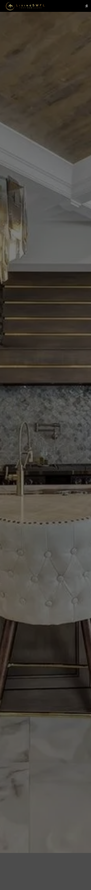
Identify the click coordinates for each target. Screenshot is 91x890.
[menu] (86, 6)
